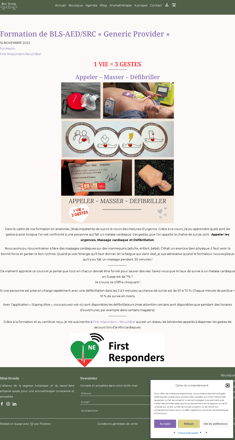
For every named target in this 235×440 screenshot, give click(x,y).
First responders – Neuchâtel (114, 322)
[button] (227, 385)
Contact (156, 5)
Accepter (165, 423)
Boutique (76, 5)
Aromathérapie (121, 5)
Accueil (60, 5)
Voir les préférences (215, 423)
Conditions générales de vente (117, 423)
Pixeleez (45, 423)
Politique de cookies (188, 432)
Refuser (189, 423)
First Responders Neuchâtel (20, 54)
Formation (7, 48)
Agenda (91, 5)
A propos (140, 5)
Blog (103, 5)
